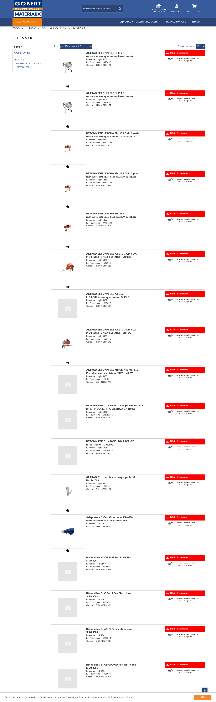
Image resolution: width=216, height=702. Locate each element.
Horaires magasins (176, 22)
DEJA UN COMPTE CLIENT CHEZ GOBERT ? (140, 22)
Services (196, 22)
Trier (56, 46)
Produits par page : (186, 46)
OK (203, 697)
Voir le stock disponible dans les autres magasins (185, 60)
